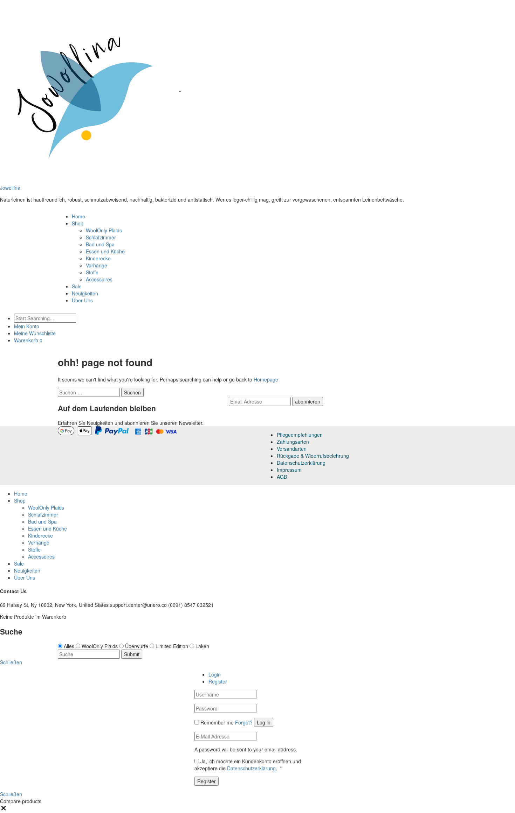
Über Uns (82, 300)
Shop (77, 223)
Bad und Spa (100, 244)
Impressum (289, 469)
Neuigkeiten (85, 293)
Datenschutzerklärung (301, 462)
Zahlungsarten (293, 441)
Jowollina (10, 187)
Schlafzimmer (101, 237)
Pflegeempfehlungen (300, 434)
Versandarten (292, 448)
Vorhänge (96, 265)
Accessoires (99, 279)
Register (217, 681)
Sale (77, 286)
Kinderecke (98, 258)
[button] (3, 809)
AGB (282, 476)
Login (214, 674)
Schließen (11, 794)
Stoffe (92, 272)
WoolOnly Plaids (104, 230)
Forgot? (244, 722)
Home (78, 216)
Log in (263, 722)
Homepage (266, 379)
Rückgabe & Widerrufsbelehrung (313, 455)
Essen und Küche (105, 251)
